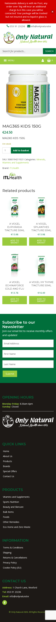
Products (7, 461)
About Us (7, 456)
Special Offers (10, 471)
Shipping (7, 552)
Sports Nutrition (11, 501)
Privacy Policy (10, 562)
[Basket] (49, 60)
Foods (6, 516)
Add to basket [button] (14, 241)
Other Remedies (11, 521)
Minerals (40, 159)
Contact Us (8, 476)
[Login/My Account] (43, 60)
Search (49, 51)
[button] (11, 60)
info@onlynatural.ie (41, 26)
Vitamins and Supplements (15, 162)
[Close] (52, 12)
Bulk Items (8, 511)
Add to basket (21, 150)
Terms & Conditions (13, 547)
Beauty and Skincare (13, 506)
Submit (10, 373)
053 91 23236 (17, 26)
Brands (6, 466)
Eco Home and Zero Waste (16, 526)
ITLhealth (14, 168)
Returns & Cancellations (15, 557)
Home (6, 451)
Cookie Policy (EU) (12, 567)
